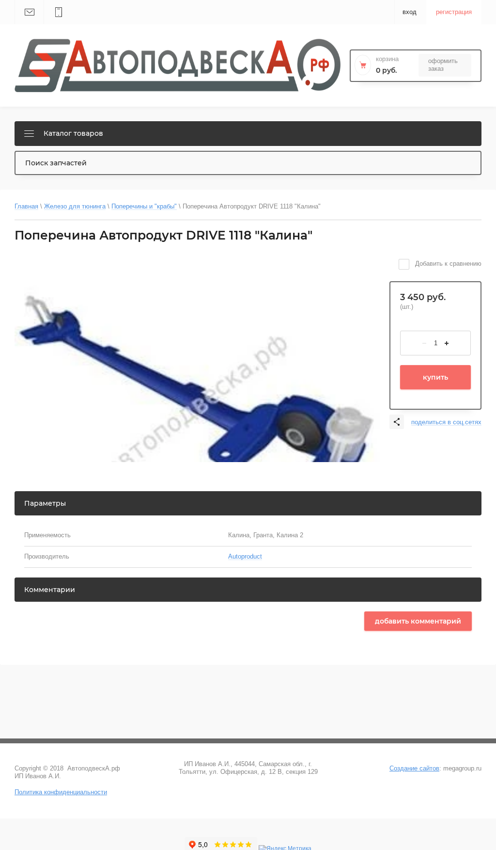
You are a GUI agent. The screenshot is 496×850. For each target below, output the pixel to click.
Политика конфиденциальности (61, 792)
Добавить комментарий (418, 621)
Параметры (45, 503)
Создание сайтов (414, 768)
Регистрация (454, 12)
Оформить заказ (443, 64)
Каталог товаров (73, 133)
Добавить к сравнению (447, 263)
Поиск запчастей (56, 163)
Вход (410, 12)
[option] (197, 365)
